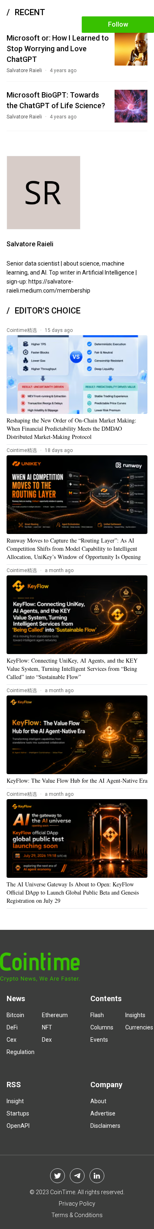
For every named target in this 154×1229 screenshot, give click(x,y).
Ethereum (55, 1015)
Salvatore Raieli (24, 70)
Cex (11, 1039)
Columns (101, 1027)
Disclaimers (105, 1125)
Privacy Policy (77, 1203)
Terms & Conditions (77, 1215)
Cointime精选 (22, 330)
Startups (18, 1113)
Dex (47, 1039)
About (98, 1101)
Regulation (20, 1052)
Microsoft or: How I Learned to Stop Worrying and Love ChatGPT (58, 49)
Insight (15, 1101)
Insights (135, 1015)
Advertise (102, 1113)
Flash (97, 1015)
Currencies (139, 1027)
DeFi (12, 1027)
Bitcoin (15, 1015)
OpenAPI (18, 1125)
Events (99, 1039)
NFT (47, 1027)
